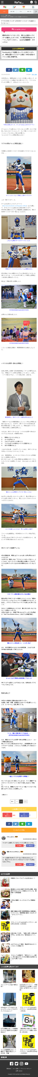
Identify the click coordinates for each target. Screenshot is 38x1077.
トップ (4, 11)
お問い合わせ (19, 1071)
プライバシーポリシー (25, 1068)
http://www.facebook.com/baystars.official (15, 206)
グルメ (21, 11)
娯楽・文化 (29, 11)
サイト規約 (15, 1068)
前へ (12, 801)
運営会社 (9, 1068)
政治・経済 (12, 11)
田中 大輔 (34, 74)
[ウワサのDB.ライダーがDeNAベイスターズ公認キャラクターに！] (29, 70)
